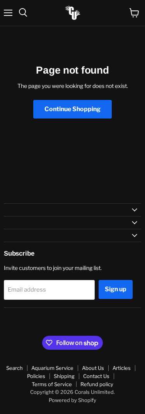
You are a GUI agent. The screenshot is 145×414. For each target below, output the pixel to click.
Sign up (115, 289)
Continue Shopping (72, 109)
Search (14, 368)
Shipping (64, 376)
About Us (93, 368)
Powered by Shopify (72, 400)
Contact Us (96, 376)
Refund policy (96, 384)
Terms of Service (52, 384)
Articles (122, 368)
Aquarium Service (52, 368)
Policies (36, 376)
